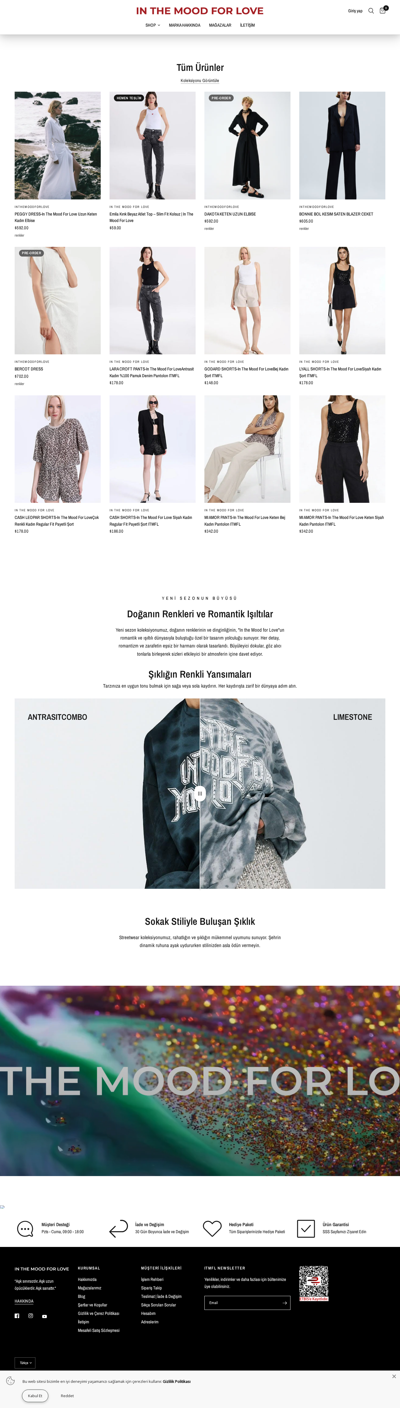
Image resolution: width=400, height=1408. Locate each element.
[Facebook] (21, 1315)
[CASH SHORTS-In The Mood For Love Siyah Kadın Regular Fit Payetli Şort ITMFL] (153, 449)
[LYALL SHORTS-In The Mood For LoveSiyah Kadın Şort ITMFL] (342, 301)
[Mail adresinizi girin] (284, 1303)
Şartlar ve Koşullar (92, 1305)
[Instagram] (34, 1315)
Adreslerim (149, 1322)
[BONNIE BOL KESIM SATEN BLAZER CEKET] (342, 145)
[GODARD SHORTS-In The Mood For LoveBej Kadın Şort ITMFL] (247, 301)
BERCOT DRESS (29, 369)
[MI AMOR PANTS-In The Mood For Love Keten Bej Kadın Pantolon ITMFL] (247, 449)
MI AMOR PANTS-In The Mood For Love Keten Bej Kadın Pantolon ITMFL (244, 520)
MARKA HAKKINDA (184, 25)
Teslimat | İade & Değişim (161, 1296)
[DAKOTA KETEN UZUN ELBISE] (247, 145)
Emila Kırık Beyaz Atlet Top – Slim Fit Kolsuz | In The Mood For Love (151, 217)
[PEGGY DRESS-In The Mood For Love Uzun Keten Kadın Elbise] (58, 145)
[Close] (394, 1376)
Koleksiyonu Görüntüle (200, 80)
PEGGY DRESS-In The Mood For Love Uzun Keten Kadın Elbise (56, 217)
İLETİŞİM (247, 25)
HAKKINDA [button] (24, 1300)
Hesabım (148, 1313)
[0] (381, 11)
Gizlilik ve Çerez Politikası (98, 1313)
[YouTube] (48, 1316)
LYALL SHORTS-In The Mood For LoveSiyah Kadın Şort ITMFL (340, 372)
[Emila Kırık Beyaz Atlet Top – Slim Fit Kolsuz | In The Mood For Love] (153, 145)
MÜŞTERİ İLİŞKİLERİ (161, 1268)
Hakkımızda (87, 1279)
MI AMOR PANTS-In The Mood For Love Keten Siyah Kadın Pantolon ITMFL (341, 520)
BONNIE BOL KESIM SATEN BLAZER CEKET (336, 214)
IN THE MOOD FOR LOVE (129, 207)
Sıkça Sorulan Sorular (158, 1305)
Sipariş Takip (151, 1288)
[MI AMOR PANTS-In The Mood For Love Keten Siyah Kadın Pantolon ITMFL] (342, 449)
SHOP (151, 25)
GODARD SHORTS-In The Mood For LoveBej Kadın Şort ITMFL (246, 372)
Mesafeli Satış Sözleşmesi (98, 1330)
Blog (81, 1296)
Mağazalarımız (89, 1288)
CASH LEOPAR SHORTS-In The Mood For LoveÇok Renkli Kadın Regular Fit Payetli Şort (57, 520)
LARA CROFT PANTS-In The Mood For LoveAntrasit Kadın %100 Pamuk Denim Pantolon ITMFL (152, 372)
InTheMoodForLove (32, 207)
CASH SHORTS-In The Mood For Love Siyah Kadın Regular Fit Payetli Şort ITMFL (151, 520)
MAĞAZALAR (220, 25)
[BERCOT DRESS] (58, 301)
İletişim (83, 1322)
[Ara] (371, 11)
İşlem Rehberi (152, 1279)
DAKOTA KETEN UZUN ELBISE (230, 214)
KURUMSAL (89, 1268)
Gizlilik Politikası (177, 1381)
